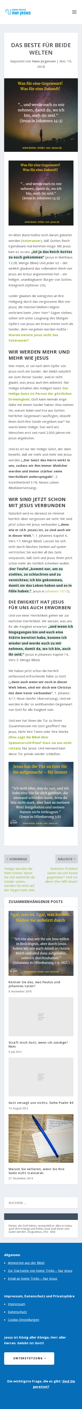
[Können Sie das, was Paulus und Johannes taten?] (41, 943)
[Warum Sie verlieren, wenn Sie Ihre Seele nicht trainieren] (41, 1138)
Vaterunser (31, 240)
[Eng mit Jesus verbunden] (41, 224)
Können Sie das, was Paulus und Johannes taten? (34, 984)
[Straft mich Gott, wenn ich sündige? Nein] (41, 1016)
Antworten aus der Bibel (26, 1262)
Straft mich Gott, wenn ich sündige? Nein (38, 1044)
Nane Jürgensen (44, 61)
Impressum (16, 1304)
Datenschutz (17, 1312)
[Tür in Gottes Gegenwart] (41, 825)
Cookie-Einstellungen (23, 1319)
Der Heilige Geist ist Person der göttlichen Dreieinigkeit (40, 393)
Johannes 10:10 (56, 591)
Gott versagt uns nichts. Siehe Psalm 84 (41, 1103)
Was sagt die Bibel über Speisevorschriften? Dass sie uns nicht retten (40, 742)
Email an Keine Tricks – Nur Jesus (32, 1278)
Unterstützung (28, 1358)
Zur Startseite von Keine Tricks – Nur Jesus (40, 1270)
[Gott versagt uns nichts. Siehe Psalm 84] (41, 1077)
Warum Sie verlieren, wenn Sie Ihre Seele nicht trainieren (37, 1171)
